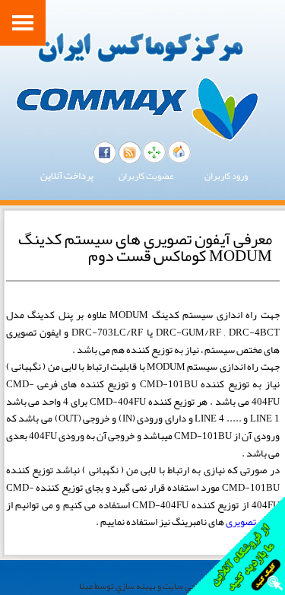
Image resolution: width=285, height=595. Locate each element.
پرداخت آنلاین (66, 176)
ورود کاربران (226, 176)
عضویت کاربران (146, 176)
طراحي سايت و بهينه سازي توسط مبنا (143, 586)
